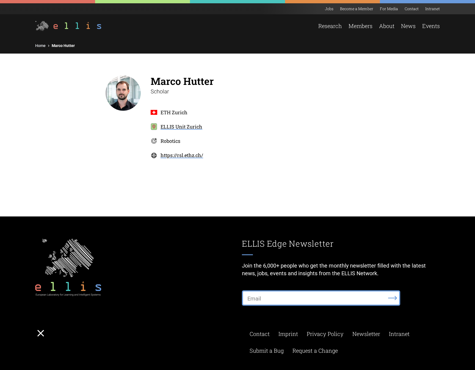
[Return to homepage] (69, 26)
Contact (412, 8)
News (408, 25)
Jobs (329, 8)
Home (40, 45)
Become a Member (356, 8)
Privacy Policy (325, 333)
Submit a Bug (267, 350)
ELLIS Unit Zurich (181, 126)
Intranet (432, 8)
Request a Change (315, 350)
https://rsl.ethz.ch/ (182, 155)
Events (431, 25)
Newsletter (366, 333)
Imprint (288, 333)
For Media (389, 8)
